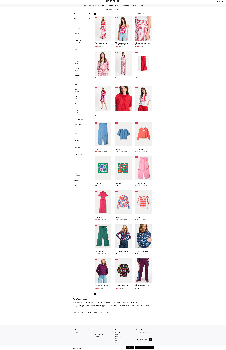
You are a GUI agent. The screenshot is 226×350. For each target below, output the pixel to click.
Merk (75, 13)
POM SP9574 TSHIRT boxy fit (141, 114)
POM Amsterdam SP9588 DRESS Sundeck (102, 44)
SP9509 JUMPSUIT (99, 217)
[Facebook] (75, 332)
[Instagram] (77, 332)
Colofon (79, 348)
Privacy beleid (75, 348)
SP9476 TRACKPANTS (99, 251)
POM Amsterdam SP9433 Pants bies (143, 285)
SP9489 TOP (117, 149)
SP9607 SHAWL (98, 183)
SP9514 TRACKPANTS (140, 183)
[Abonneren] (150, 339)
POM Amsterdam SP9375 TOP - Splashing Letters (122, 286)
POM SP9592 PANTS (139, 78)
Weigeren (138, 347)
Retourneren (97, 336)
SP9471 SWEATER (139, 149)
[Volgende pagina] (100, 14)
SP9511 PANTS (98, 149)
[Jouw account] (220, 2)
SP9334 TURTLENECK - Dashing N (142, 251)
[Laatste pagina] (103, 14)
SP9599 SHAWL (118, 183)
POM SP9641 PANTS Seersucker (122, 78)
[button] (89, 24)
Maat (75, 16)
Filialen (116, 338)
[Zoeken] (214, 2)
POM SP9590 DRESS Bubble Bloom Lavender (102, 115)
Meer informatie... (105, 346)
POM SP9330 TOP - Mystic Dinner (122, 251)
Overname (117, 342)
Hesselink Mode (118, 332)
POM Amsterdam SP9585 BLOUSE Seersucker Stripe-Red (102, 79)
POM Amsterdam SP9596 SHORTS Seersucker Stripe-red (142, 44)
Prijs (75, 18)
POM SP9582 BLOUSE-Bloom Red (122, 114)
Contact (96, 332)
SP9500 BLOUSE (118, 217)
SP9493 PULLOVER (139, 217)
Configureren (130, 347)
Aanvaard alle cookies (148, 347)
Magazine (117, 340)
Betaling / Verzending (99, 334)
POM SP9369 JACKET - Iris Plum (101, 285)
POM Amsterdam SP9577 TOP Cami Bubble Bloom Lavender (123, 44)
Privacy (116, 334)
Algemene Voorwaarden (120, 336)
